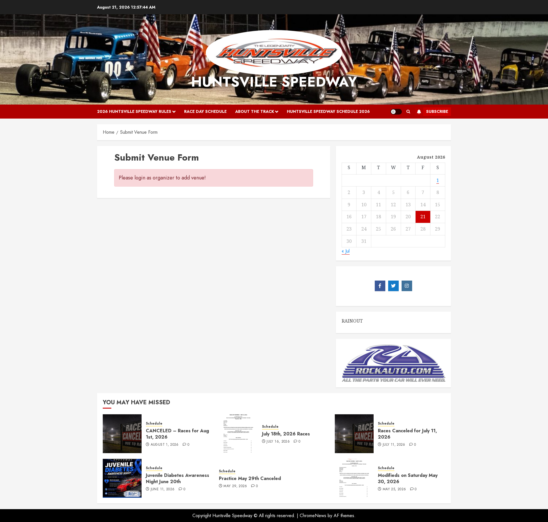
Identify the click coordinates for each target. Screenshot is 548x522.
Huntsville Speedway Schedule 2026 (328, 111)
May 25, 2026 (394, 489)
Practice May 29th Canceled (250, 478)
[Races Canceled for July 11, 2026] (354, 433)
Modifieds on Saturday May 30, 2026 (408, 478)
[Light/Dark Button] (396, 112)
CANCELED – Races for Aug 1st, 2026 (177, 433)
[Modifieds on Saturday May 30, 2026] (354, 478)
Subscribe (437, 111)
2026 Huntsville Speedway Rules (134, 111)
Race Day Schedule (205, 111)
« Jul (346, 251)
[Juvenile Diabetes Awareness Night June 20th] (122, 478)
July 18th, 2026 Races (286, 434)
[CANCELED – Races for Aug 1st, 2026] (122, 433)
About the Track (254, 111)
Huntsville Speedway (274, 82)
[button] (408, 111)
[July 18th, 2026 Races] (238, 433)
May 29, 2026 (235, 486)
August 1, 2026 (165, 445)
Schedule (154, 423)
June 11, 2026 (163, 489)
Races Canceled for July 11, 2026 (407, 433)
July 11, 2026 (394, 445)
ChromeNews (313, 515)
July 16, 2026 (278, 441)
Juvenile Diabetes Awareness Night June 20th (177, 478)
